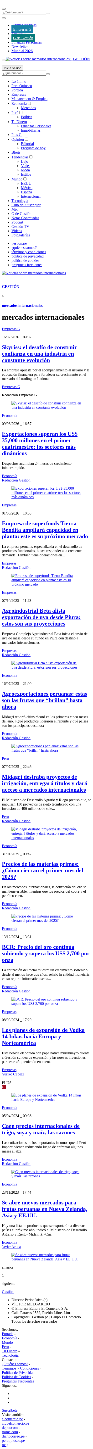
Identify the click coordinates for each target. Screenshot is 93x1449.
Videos (16, 231)
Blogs (15, 152)
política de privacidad (27, 256)
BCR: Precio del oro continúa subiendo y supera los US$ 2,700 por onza (46, 953)
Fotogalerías (20, 235)
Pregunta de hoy (33, 148)
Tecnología (19, 201)
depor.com (10, 1428)
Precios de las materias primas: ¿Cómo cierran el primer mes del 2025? (42, 870)
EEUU (26, 183)
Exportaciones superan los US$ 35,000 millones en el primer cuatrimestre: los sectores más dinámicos (40, 443)
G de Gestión (23, 38)
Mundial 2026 (22, 51)
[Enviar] (48, 13)
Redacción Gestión (16, 480)
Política (26, 117)
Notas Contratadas (25, 218)
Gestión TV (20, 226)
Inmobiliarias (31, 130)
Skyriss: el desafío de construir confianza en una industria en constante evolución (39, 353)
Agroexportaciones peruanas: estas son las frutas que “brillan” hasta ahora (44, 700)
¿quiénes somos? (24, 248)
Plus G (16, 135)
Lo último (18, 81)
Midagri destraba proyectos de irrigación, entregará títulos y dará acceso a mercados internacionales (44, 783)
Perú (14, 113)
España (26, 192)
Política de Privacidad (18, 1373)
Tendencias (19, 157)
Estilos (26, 174)
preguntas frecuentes (26, 265)
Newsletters (20, 47)
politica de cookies (25, 260)
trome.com (10, 1432)
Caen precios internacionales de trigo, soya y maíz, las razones (41, 1129)
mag (5, 1445)
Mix (14, 209)
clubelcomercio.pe (15, 1423)
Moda (25, 170)
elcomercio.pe (12, 1419)
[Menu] (4, 9)
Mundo (16, 179)
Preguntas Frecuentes (18, 1381)
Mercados (28, 108)
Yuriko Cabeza (13, 1074)
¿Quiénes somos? (15, 1364)
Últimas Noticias (23, 25)
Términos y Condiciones (20, 1368)
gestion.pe (19, 243)
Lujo (24, 161)
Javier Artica (11, 1247)
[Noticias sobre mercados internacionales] (34, 273)
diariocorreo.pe (13, 1436)
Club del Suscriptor (26, 205)
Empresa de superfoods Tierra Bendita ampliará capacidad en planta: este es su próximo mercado (45, 529)
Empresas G (22, 29)
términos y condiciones (28, 252)
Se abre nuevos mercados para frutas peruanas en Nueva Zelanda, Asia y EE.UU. (44, 1209)
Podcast (17, 222)
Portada (17, 90)
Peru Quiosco (21, 86)
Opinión (17, 139)
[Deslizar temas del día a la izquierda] (4, 18)
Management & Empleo (29, 99)
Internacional (31, 196)
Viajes (25, 166)
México (26, 188)
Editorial (27, 144)
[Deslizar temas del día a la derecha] (4, 60)
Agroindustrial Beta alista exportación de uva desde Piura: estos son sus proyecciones (41, 617)
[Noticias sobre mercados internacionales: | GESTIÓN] (48, 59)
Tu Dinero (19, 122)
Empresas (18, 34)
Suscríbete (9, 1410)
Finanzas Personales (26, 42)
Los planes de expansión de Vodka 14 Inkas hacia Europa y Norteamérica (43, 1036)
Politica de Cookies (16, 1377)
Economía (19, 103)
